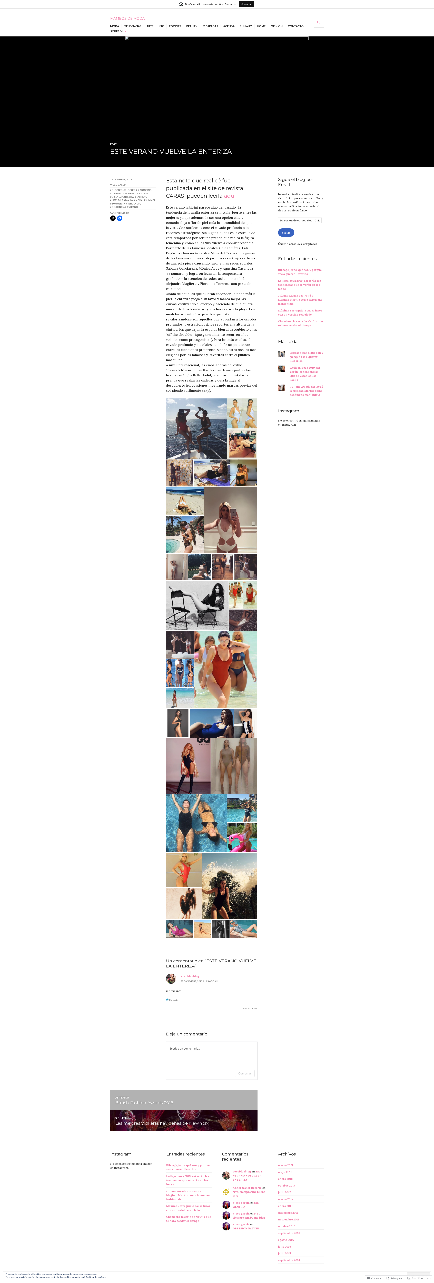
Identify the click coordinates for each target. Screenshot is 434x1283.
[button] (196, 428)
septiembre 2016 (289, 1233)
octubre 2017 (286, 1185)
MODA (114, 26)
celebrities (133, 193)
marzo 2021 (285, 1165)
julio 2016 (284, 1246)
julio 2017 (284, 1192)
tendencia (133, 203)
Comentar (244, 1073)
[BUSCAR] (319, 22)
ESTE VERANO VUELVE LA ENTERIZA (248, 1175)
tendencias (119, 207)
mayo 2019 (285, 1172)
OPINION (277, 26)
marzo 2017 (285, 1199)
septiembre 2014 (289, 1260)
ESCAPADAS (210, 26)
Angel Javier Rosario (247, 1187)
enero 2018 (285, 1178)
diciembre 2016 (288, 1212)
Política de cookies (96, 1277)
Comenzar (246, 4)
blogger (117, 190)
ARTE (149, 26)
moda (113, 143)
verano (133, 207)
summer (150, 200)
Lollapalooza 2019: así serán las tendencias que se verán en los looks (299, 284)
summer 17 (118, 203)
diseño (116, 196)
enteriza (128, 196)
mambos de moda (127, 18)
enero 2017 (285, 1206)
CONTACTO (296, 26)
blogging (145, 190)
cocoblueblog (190, 976)
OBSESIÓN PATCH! (246, 1228)
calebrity (118, 193)
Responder (250, 1008)
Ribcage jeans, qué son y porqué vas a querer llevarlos (306, 357)
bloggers (131, 190)
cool (146, 193)
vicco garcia (118, 184)
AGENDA (229, 26)
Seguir (286, 232)
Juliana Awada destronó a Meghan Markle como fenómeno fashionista (300, 299)
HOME (261, 26)
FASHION (141, 196)
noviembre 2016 (289, 1219)
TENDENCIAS (132, 26)
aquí (230, 196)
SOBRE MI (116, 31)
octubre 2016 (286, 1226)
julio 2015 (284, 1253)
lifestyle (117, 200)
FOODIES (175, 26)
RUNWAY (246, 26)
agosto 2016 (286, 1239)
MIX (161, 26)
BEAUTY (191, 26)
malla (129, 200)
